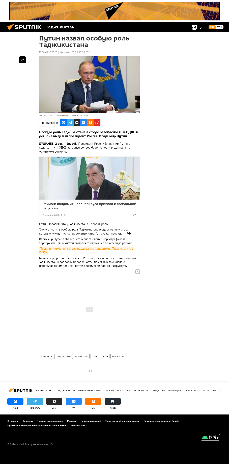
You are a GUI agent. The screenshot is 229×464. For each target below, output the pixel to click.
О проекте (13, 421)
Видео (217, 390)
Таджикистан (118, 356)
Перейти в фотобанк (80, 115)
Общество (158, 390)
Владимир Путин (63, 356)
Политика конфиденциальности (122, 421)
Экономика (141, 390)
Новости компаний (90, 421)
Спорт (205, 390)
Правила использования (50, 421)
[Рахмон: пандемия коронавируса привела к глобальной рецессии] (89, 178)
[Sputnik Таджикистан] (26, 31)
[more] (134, 214)
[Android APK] (210, 437)
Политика (123, 390)
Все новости (46, 356)
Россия (104, 356)
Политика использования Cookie (161, 421)
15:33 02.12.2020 (48, 52)
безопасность (81, 356)
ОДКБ (94, 356)
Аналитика (191, 390)
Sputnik (45, 115)
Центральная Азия (89, 390)
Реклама (71, 421)
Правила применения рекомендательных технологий (36, 425)
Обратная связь (78, 425)
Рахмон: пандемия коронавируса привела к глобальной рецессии (89, 206)
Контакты (28, 421)
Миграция (174, 390)
